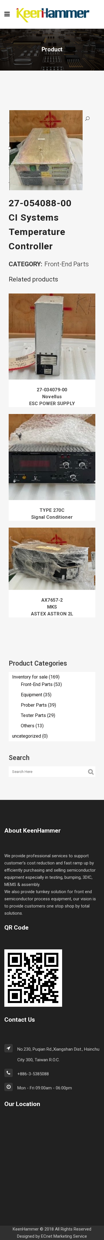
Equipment (31, 694)
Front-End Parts (66, 264)
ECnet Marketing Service (64, 1236)
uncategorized (26, 736)
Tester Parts (33, 715)
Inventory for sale (30, 677)
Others (27, 725)
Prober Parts (34, 705)
